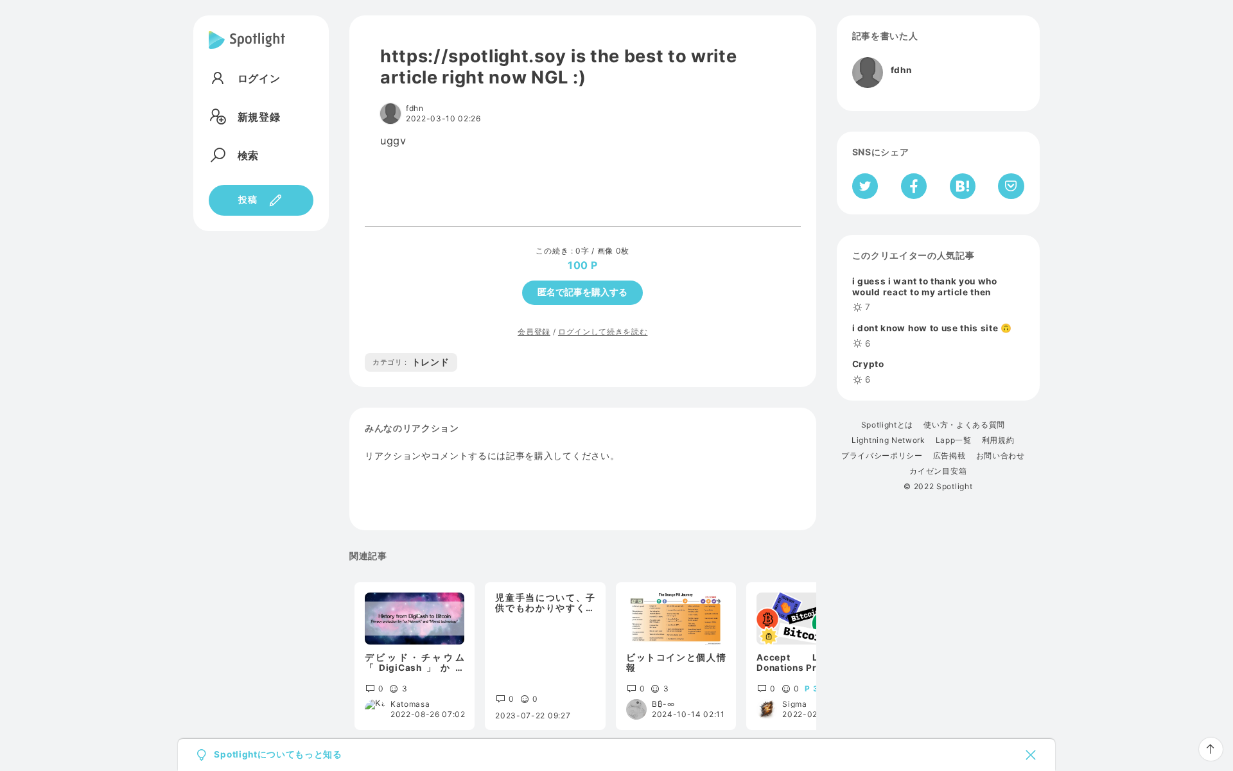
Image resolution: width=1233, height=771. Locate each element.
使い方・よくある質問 (964, 425)
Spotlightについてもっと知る (278, 754)
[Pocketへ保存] (1011, 186)
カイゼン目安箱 (937, 471)
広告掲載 (949, 456)
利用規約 (998, 440)
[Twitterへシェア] (865, 186)
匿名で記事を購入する (582, 292)
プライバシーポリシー (882, 456)
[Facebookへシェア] (914, 186)
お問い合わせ (1000, 456)
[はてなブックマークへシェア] (962, 186)
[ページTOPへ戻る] (1211, 749)
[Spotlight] (247, 50)
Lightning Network (888, 440)
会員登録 (534, 331)
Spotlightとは (887, 425)
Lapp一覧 (954, 440)
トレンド (411, 362)
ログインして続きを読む (602, 331)
